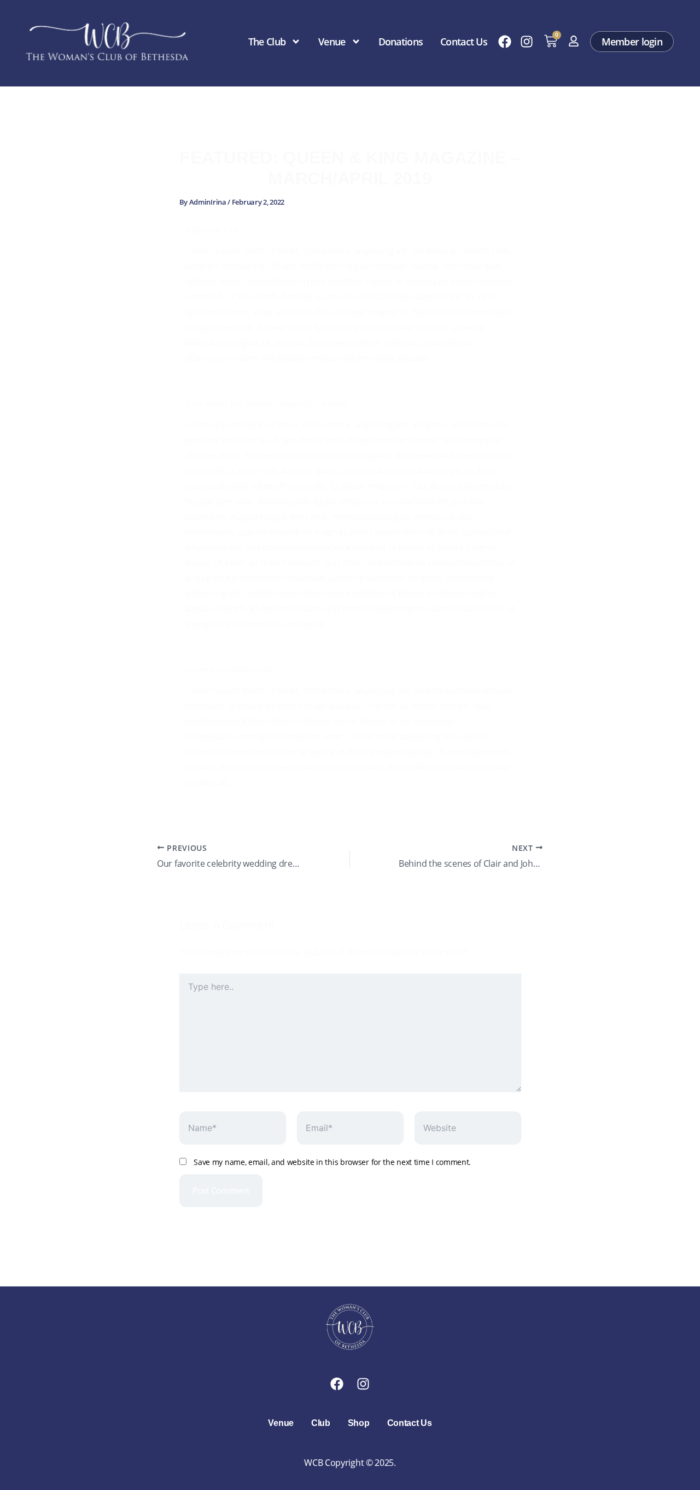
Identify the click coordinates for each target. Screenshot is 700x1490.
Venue (331, 41)
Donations (400, 41)
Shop (359, 1423)
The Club (266, 41)
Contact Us (463, 41)
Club (320, 1423)
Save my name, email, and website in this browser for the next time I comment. (332, 1162)
